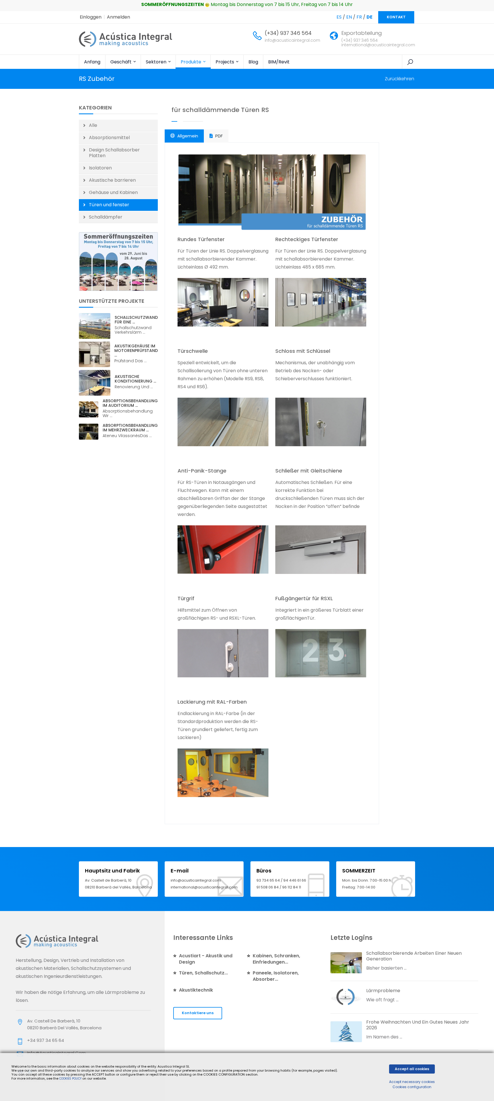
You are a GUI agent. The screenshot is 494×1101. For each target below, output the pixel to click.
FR (359, 17)
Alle (93, 125)
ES (339, 17)
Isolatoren (100, 168)
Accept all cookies (412, 1068)
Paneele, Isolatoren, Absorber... (276, 976)
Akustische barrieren (112, 180)
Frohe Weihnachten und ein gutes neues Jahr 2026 (417, 1025)
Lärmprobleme (383, 990)
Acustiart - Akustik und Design (205, 958)
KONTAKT (396, 17)
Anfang (92, 62)
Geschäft (121, 62)
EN (349, 17)
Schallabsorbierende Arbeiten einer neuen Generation (414, 956)
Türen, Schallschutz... (203, 973)
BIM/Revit (279, 62)
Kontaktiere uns (198, 1013)
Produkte (191, 62)
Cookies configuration (412, 1086)
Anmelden (118, 17)
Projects (225, 62)
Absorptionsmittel (109, 137)
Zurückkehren (399, 78)
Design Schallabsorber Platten (114, 153)
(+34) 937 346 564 (288, 33)
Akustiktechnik (196, 990)
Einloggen (90, 17)
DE (369, 17)
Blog (253, 62)
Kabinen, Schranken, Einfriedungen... (276, 958)
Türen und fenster (109, 204)
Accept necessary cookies (412, 1081)
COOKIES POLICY (70, 1078)
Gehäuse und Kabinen (113, 192)
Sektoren (157, 62)
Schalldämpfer (105, 217)
